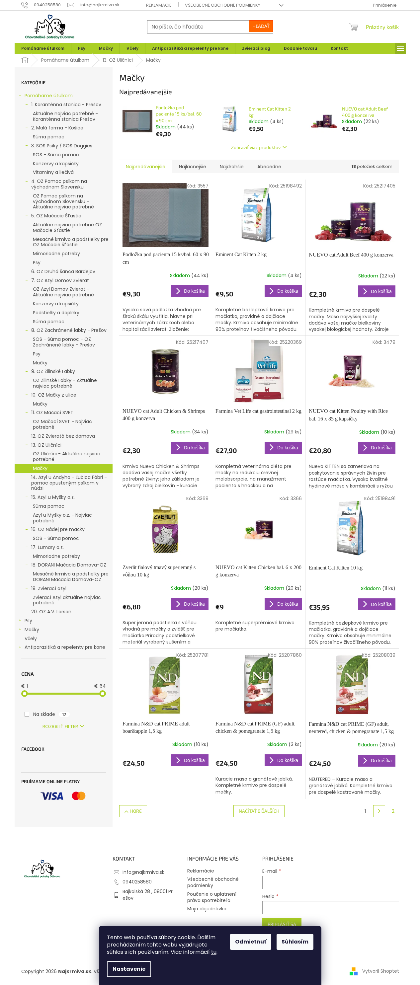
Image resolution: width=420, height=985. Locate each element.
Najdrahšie (232, 166)
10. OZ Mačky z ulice (53, 395)
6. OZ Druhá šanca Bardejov (63, 271)
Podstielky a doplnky (56, 312)
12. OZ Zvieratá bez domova (63, 436)
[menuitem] (43, 48)
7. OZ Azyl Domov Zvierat (60, 280)
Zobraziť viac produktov (256, 147)
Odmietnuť (250, 942)
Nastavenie (129, 969)
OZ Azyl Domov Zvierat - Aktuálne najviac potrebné (63, 292)
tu (213, 952)
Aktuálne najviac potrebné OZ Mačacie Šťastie (67, 227)
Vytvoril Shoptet (380, 971)
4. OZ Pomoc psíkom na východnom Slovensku (59, 184)
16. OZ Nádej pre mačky (58, 529)
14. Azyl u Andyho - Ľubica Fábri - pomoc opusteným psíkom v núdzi (69, 483)
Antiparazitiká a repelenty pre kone (65, 647)
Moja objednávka (206, 908)
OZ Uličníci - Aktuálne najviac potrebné (66, 456)
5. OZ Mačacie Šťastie (56, 215)
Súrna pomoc (48, 136)
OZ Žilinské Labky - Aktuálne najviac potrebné (65, 383)
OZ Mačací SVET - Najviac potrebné (62, 424)
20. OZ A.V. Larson (51, 611)
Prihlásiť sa (282, 924)
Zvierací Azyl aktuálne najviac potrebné (67, 600)
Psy (37, 262)
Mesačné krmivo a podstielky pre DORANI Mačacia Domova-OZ (71, 576)
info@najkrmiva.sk (143, 872)
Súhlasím (295, 942)
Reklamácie (159, 5)
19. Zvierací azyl (48, 588)
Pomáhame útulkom (49, 95)
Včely (31, 638)
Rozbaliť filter (60, 726)
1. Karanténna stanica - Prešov (66, 104)
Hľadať (261, 26)
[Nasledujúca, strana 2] (379, 811)
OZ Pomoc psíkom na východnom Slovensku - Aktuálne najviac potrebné (63, 201)
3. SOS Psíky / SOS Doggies (61, 145)
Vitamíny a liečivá (53, 172)
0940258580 (137, 881)
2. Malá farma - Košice (57, 127)
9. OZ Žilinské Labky (53, 371)
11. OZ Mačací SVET (52, 412)
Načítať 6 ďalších (259, 811)
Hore (136, 811)
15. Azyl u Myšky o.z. (53, 497)
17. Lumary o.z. (47, 547)
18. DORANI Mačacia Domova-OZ (68, 565)
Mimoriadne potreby (56, 253)
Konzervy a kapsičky (56, 163)
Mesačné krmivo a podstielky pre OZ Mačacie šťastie (71, 242)
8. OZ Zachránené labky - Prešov (69, 330)
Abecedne (269, 166)
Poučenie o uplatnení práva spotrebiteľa (211, 897)
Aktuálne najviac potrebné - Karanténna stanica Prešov (65, 116)
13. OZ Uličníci (46, 445)
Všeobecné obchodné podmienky (222, 5)
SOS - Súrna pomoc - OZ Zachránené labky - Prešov (64, 342)
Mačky (40, 362)
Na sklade (49, 714)
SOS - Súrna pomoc (56, 154)
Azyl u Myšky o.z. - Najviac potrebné (62, 518)
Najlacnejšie (192, 166)
